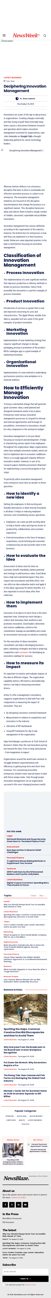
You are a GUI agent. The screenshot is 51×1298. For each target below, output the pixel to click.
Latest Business (13, 78)
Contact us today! (18, 1197)
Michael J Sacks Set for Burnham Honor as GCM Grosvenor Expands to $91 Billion (25, 1093)
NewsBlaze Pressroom (11, 1218)
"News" (7, 922)
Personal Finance (15, 858)
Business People (11, 976)
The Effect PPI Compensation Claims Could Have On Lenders (13, 1162)
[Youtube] (25, 1205)
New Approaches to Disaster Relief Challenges (24, 851)
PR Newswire (8, 1222)
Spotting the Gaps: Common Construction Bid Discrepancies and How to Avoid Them (24, 915)
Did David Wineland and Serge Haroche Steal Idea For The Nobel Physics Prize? (26, 840)
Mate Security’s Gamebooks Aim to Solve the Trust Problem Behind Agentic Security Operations (24, 947)
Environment (13, 847)
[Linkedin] (18, 1205)
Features (11, 869)
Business (8, 966)
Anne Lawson (29, 99)
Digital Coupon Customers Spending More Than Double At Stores (28, 883)
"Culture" (33, 896)
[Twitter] (12, 1205)
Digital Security (11, 942)
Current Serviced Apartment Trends (38, 1150)
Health (7, 901)
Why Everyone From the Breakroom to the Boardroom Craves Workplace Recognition (24, 1050)
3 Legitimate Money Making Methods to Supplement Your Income (26, 862)
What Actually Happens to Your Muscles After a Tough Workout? (25, 970)
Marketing (8, 932)
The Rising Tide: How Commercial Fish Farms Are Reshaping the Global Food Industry (24, 1078)
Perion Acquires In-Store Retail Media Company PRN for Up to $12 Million (25, 936)
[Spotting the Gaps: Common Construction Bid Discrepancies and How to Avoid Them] (25, 1009)
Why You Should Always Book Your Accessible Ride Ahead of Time (24, 905)
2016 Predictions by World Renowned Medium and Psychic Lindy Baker (25, 873)
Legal (9, 836)
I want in (24, 1279)
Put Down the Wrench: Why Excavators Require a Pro (25, 1064)
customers (24, 652)
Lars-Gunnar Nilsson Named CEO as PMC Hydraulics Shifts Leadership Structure (22, 980)
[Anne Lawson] (18, 98)
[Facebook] (5, 1205)
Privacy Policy (30, 1285)
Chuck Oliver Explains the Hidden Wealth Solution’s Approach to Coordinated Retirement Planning (25, 959)
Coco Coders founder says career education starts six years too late (24, 926)
